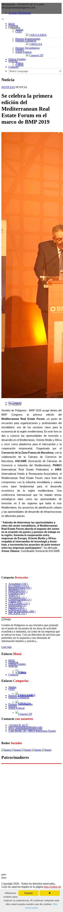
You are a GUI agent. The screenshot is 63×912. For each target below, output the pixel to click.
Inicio (11, 23)
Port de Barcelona (22, 611)
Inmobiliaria (17, 605)
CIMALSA (35, 44)
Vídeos (19, 63)
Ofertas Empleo (17, 59)
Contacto (13, 66)
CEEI (18, 31)
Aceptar (28, 893)
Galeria (19, 65)
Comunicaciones (19, 599)
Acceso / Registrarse (19, 12)
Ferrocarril (17, 591)
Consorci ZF (36, 55)
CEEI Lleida (19, 603)
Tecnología (17, 597)
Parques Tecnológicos (27, 47)
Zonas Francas (23, 51)
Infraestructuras (19, 587)
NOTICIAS (8, 87)
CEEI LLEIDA (38, 34)
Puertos (19, 49)
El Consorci (15, 402)
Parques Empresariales (27, 38)
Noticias (13, 61)
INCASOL (17, 613)
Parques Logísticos (25, 40)
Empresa (13, 25)
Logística (16, 593)
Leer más (6, 646)
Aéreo (14, 595)
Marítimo (16, 589)
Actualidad (18, 583)
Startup (19, 29)
